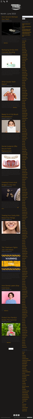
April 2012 (23, 324)
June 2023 (23, 103)
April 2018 (23, 205)
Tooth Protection (25, 407)
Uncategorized (24, 409)
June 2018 (23, 202)
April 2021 (23, 146)
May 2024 (23, 85)
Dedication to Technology (26, 360)
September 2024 (25, 78)
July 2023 (23, 101)
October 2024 (24, 77)
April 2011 (23, 343)
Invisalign (23, 381)
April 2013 (23, 304)
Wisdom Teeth (24, 410)
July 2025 (23, 62)
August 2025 (24, 60)
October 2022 (24, 116)
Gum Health (24, 378)
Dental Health (24, 363)
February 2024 (24, 90)
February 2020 (24, 169)
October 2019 (24, 175)
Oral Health (24, 389)
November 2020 (24, 154)
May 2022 (23, 124)
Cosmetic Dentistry (25, 358)
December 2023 (24, 93)
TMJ (22, 402)
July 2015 (23, 259)
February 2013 (24, 307)
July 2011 (23, 338)
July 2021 (23, 141)
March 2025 (24, 68)
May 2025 (23, 65)
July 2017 (23, 220)
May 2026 (23, 45)
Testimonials (24, 400)
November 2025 (24, 55)
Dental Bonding (24, 361)
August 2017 (24, 218)
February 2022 (24, 129)
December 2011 (24, 330)
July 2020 (23, 161)
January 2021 (24, 151)
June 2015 (23, 261)
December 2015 (24, 251)
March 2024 (24, 88)
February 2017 (24, 228)
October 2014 (24, 274)
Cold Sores (24, 355)
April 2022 (23, 126)
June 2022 (23, 123)
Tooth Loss (24, 405)
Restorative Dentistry (25, 397)
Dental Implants (24, 365)
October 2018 (24, 195)
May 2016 (23, 243)
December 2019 (24, 172)
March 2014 (24, 286)
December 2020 (24, 152)
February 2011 (24, 347)
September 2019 (25, 177)
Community (24, 356)
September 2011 (25, 335)
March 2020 (24, 167)
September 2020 (25, 157)
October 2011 (24, 333)
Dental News (24, 366)
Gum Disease (24, 376)
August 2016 (24, 238)
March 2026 (24, 49)
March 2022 (24, 128)
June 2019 (23, 182)
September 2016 (25, 236)
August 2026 (24, 40)
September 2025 (25, 59)
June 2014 (23, 281)
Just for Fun (24, 384)
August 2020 (24, 159)
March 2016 (24, 246)
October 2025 (24, 57)
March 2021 (24, 147)
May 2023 (23, 105)
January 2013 (24, 309)
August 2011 (24, 337)
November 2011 (24, 332)
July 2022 (23, 121)
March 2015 (24, 266)
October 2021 (24, 136)
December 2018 (24, 192)
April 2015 (23, 264)
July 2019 (23, 180)
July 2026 (23, 42)
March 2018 (24, 207)
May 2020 (23, 164)
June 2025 (23, 63)
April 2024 (23, 87)
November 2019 (24, 174)
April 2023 (23, 106)
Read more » (6, 42)
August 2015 (24, 258)
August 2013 (24, 297)
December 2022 (24, 113)
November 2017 (24, 213)
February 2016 (24, 248)
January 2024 (24, 91)
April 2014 (23, 284)
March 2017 (24, 226)
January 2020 (24, 170)
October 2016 (24, 235)
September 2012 (25, 315)
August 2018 (24, 198)
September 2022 (25, 118)
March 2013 (24, 305)
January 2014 (24, 289)
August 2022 (24, 119)
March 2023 (24, 108)
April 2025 (23, 67)
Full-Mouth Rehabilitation (26, 371)
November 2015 (24, 253)
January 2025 (24, 72)
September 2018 (25, 197)
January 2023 (24, 111)
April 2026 (23, 47)
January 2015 (24, 269)
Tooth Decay (24, 404)
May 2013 (23, 302)
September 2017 (25, 217)
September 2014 (25, 276)
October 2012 (24, 314)
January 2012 (24, 328)
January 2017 (24, 230)
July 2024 (23, 82)
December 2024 (24, 73)
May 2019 (23, 184)
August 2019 (24, 179)
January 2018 (24, 210)
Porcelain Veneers (25, 394)
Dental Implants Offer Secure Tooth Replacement (9, 148)
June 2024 (23, 83)
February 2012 (24, 327)
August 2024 (24, 80)
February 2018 (24, 208)
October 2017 (24, 215)
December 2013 (24, 291)
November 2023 (24, 95)
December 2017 (24, 212)
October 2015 (24, 254)
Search (24, 18)
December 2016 (24, 231)
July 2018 (23, 200)
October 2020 (24, 156)
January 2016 (24, 249)
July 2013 (23, 299)
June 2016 (23, 241)
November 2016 (24, 233)
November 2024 (24, 75)
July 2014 (23, 279)
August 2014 (24, 277)
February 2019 (24, 189)
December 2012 (24, 310)
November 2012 (24, 312)
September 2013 (25, 296)
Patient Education (25, 392)
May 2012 (23, 322)
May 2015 (23, 263)
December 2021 (24, 133)
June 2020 (23, 162)
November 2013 (24, 292)
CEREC (23, 353)
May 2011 (23, 342)
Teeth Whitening (25, 399)
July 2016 (23, 240)
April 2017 (23, 225)
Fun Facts (23, 373)
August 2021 (24, 139)
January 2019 (24, 190)
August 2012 (24, 317)
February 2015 (24, 268)
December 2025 (24, 54)
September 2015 (25, 256)
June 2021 (23, 142)
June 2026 (23, 44)
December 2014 (24, 271)
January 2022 (24, 131)
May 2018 (23, 203)
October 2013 (24, 294)
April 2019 (23, 185)
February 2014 (24, 287)
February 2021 (24, 149)
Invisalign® (24, 383)
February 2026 (24, 50)
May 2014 (23, 282)
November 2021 (24, 134)
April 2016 (23, 245)
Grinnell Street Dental (25, 375)
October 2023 (24, 96)
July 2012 (23, 319)
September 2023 (25, 98)
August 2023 (24, 100)
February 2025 (24, 70)
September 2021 (25, 138)
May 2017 (23, 223)
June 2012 (23, 320)
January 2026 (24, 52)
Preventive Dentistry (25, 395)
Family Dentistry (24, 370)
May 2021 (23, 144)
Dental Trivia (24, 368)
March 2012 (24, 325)
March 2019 (24, 187)
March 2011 (24, 345)
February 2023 (24, 110)
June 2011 (23, 340)
